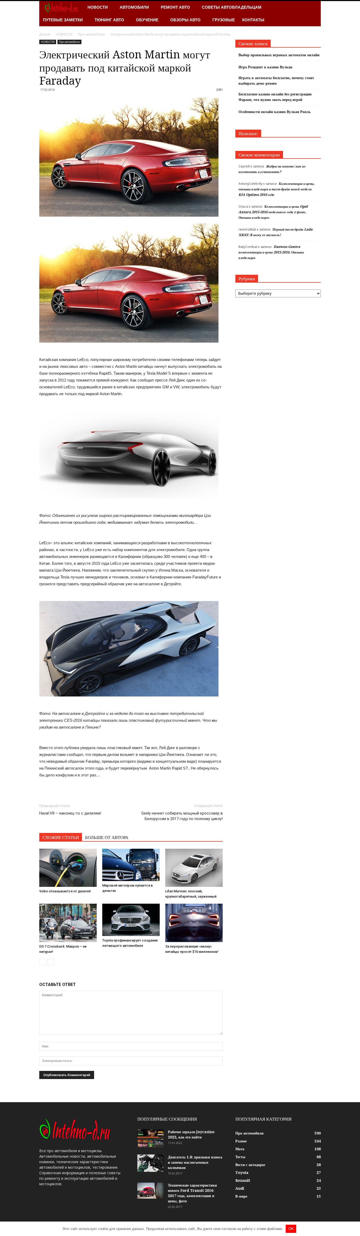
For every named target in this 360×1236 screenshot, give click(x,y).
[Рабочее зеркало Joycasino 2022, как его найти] (150, 1138)
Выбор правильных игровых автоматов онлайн (279, 55)
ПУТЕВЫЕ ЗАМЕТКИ (63, 20)
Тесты (240, 1157)
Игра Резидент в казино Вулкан (265, 67)
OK (291, 1229)
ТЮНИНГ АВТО (109, 20)
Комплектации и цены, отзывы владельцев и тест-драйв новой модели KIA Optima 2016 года (277, 189)
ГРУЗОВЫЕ (223, 20)
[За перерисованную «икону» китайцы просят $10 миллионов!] (194, 923)
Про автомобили (69, 42)
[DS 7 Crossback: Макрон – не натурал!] (68, 923)
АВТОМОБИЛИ (134, 7)
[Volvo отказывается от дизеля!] (68, 868)
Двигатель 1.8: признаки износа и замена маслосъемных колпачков (195, 1162)
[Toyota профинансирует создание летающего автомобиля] (131, 920)
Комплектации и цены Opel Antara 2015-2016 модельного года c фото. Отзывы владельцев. (273, 212)
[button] (314, 13)
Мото (239, 1149)
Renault (242, 1180)
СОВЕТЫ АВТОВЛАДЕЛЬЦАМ (231, 7)
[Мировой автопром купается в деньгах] (131, 865)
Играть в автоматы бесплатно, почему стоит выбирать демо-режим (276, 80)
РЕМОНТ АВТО (175, 7)
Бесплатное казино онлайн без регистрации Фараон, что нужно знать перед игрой (275, 97)
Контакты (253, 20)
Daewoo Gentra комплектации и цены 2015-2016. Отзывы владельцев (271, 252)
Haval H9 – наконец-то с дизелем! (70, 813)
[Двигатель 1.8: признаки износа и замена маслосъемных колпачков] (150, 1163)
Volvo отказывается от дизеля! (65, 891)
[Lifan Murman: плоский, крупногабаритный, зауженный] (194, 868)
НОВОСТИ (97, 7)
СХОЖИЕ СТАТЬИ (60, 837)
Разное (241, 1141)
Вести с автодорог (250, 1165)
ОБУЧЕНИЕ (147, 20)
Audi (239, 1188)
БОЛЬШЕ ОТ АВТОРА (106, 837)
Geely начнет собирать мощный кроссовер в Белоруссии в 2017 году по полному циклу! (182, 816)
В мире (241, 1196)
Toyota (242, 1173)
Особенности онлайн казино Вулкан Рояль (274, 112)
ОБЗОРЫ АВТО (185, 20)
